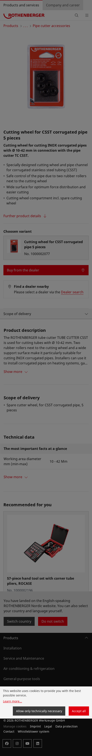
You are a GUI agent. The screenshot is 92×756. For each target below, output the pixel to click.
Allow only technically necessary (39, 711)
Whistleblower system (33, 731)
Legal (48, 726)
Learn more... (12, 701)
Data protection (66, 726)
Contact (8, 731)
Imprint (35, 726)
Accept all (79, 711)
